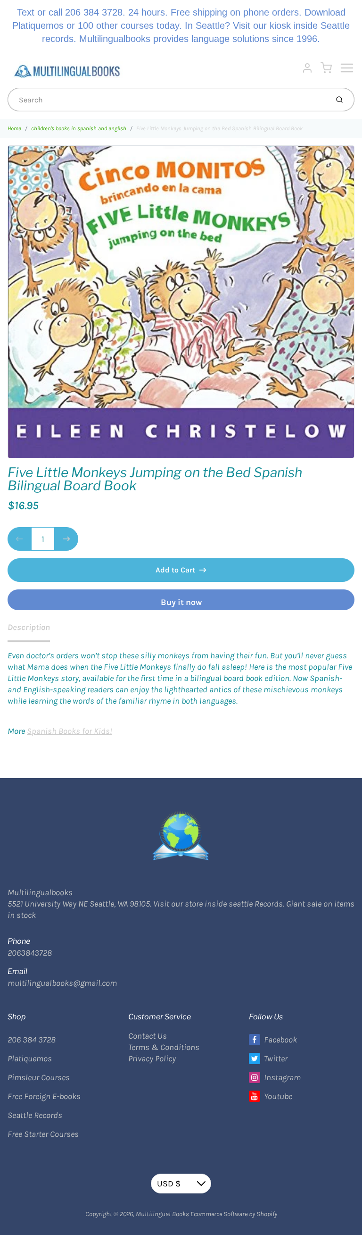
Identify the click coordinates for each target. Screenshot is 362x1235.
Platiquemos (30, 1058)
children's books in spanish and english (78, 128)
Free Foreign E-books (44, 1096)
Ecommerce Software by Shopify (233, 1214)
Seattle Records (35, 1115)
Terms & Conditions (163, 1047)
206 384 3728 (32, 1039)
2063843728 (30, 953)
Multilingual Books (162, 1214)
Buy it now (181, 602)
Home (14, 128)
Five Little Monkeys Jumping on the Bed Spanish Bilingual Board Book (219, 128)
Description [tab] (29, 627)
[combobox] (167, 99)
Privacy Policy (152, 1058)
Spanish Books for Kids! (69, 731)
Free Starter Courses (43, 1134)
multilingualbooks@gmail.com (62, 983)
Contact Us (147, 1036)
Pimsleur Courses (39, 1077)
